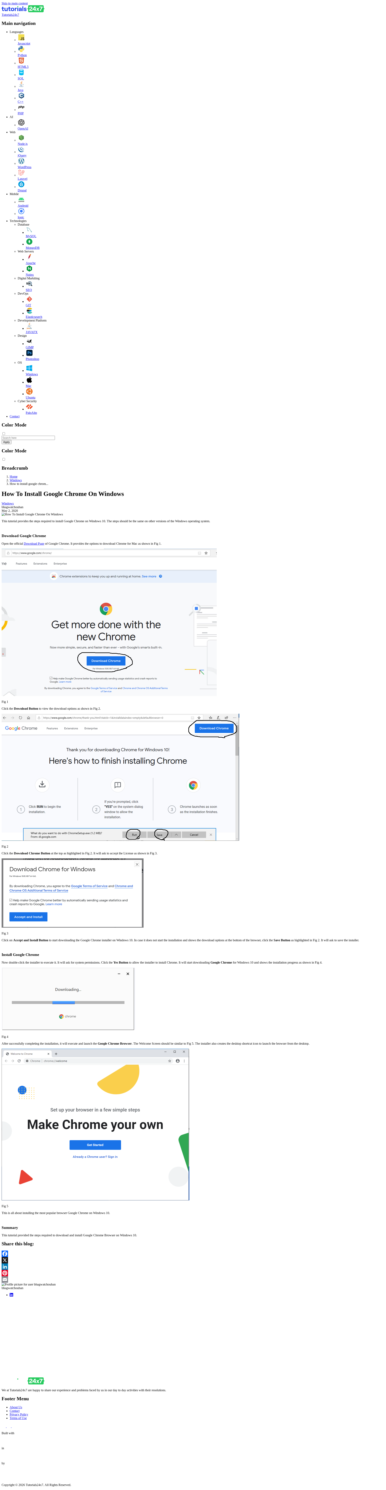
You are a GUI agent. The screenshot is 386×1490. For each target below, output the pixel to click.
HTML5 (23, 66)
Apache (31, 263)
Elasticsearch (34, 317)
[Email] (193, 1279)
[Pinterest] (193, 1273)
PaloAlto (31, 412)
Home (13, 476)
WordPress (24, 167)
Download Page (34, 543)
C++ (21, 101)
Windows (32, 374)
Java (20, 90)
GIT (28, 305)
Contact (15, 416)
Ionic (21, 217)
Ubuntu (30, 397)
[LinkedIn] (193, 1266)
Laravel (22, 178)
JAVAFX (32, 332)
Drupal (22, 190)
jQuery (22, 155)
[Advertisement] (122, 1328)
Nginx (30, 274)
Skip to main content (15, 3)
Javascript (24, 43)
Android (23, 205)
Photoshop (32, 359)
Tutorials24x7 (10, 14)
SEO (29, 290)
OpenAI (23, 128)
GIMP (30, 347)
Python (22, 55)
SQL (21, 78)
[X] (193, 1260)
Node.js (23, 144)
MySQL (31, 236)
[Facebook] (193, 1254)
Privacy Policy (19, 1414)
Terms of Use (18, 1418)
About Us (16, 1407)
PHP (21, 113)
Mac (28, 386)
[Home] (23, 11)
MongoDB (33, 247)
